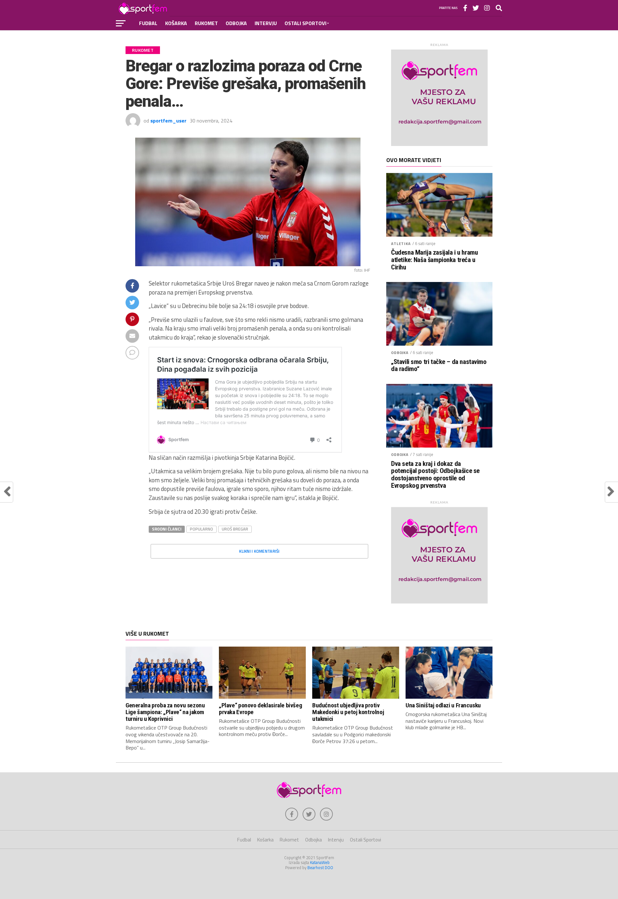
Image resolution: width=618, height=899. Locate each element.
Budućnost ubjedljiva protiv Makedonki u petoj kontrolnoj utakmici (348, 712)
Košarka (176, 23)
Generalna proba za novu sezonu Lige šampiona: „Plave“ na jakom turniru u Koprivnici (165, 712)
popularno (201, 529)
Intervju (266, 23)
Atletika (401, 244)
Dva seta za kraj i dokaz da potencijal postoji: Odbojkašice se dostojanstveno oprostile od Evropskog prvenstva (435, 475)
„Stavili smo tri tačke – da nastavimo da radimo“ (439, 365)
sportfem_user (168, 120)
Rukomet (206, 23)
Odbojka (236, 23)
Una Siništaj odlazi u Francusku (443, 705)
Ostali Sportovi (305, 23)
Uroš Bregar (235, 529)
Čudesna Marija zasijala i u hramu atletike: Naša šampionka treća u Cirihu (434, 260)
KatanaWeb (320, 862)
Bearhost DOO (320, 867)
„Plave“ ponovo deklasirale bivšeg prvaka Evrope (260, 709)
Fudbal (148, 23)
